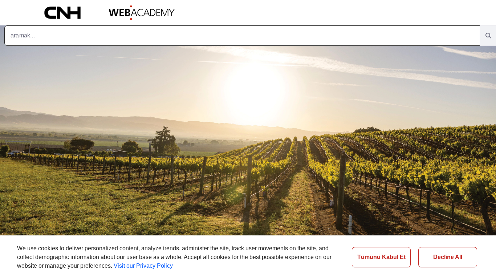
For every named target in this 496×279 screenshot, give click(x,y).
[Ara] (488, 35)
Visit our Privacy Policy (143, 266)
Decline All (447, 257)
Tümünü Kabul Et (381, 257)
